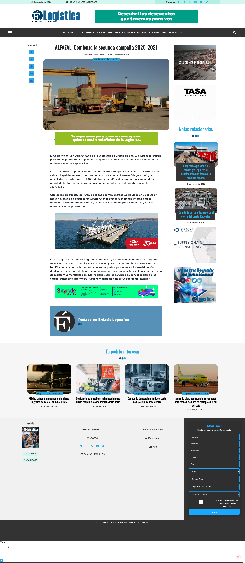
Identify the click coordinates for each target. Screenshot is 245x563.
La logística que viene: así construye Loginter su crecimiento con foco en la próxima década (196, 172)
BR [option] (7, 547)
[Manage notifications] (238, 556)
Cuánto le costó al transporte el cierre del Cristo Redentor (196, 214)
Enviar (214, 512)
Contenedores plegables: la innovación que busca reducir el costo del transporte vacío (98, 400)
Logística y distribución (49, 393)
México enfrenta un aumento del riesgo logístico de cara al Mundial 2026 (49, 400)
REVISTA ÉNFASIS (103, 523)
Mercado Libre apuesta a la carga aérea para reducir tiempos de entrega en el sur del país (196, 401)
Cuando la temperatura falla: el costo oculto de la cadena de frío (147, 400)
